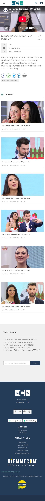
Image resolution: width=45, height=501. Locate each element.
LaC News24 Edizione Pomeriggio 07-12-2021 (21, 350)
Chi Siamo (22, 431)
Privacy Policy (15, 421)
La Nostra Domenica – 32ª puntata (16, 126)
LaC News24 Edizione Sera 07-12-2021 (18, 345)
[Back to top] (41, 348)
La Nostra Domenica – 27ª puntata (16, 306)
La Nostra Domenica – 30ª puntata (16, 198)
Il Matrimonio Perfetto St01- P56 (16, 348)
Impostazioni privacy (10, 471)
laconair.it (22, 448)
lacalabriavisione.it (23, 453)
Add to (39, 39)
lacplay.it (22, 442)
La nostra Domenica (10, 80)
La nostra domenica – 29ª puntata (16, 234)
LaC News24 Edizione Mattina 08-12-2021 (20, 340)
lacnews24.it (22, 445)
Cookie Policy (31, 421)
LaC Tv (6, 129)
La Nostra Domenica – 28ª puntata (16, 270)
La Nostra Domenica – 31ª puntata (16, 162)
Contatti (22, 432)
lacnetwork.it (22, 450)
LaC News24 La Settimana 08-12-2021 (18, 342)
